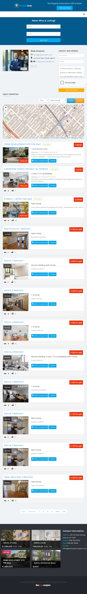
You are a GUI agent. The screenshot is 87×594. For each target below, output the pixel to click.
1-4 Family (35, 295)
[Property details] (15, 155)
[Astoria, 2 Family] (15, 539)
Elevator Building (38, 265)
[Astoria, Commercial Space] (46, 559)
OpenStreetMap (54, 138)
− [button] (6, 110)
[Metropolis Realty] (23, 5)
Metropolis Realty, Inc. (46, 61)
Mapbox (81, 138)
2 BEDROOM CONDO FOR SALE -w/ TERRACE (26, 169)
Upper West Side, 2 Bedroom (18, 477)
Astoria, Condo (40, 543)
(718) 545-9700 (64, 8)
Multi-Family (36, 203)
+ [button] (6, 107)
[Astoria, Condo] (46, 539)
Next (57, 511)
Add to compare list (40, 161)
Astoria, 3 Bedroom (14, 322)
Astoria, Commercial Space (45, 563)
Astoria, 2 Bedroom (14, 290)
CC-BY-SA (69, 138)
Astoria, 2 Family (10, 543)
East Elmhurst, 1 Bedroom (17, 228)
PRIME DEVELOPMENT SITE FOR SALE (22, 144)
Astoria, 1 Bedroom (13, 260)
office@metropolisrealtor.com (75, 548)
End (64, 511)
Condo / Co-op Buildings (41, 173)
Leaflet (41, 138)
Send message (71, 90)
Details (53, 161)
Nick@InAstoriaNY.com (42, 55)
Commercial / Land (39, 149)
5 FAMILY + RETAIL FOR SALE (18, 199)
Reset (80, 101)
